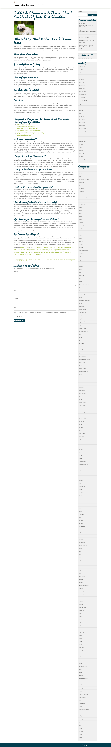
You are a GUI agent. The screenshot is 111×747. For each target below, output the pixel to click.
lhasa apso (81, 514)
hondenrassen (82, 418)
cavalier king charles (83, 250)
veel (80, 700)
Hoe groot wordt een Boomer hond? (26, 126)
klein (80, 467)
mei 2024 (81, 150)
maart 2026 (81, 82)
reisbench (81, 579)
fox (79, 340)
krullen (80, 495)
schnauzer (81, 610)
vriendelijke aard (30, 254)
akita (80, 176)
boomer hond (53, 247)
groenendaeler (82, 368)
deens (80, 269)
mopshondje (82, 542)
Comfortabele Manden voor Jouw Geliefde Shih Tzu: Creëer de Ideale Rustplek (28, 260)
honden (81, 399)
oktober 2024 (82, 135)
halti (80, 384)
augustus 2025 (82, 104)
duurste (81, 303)
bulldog (80, 238)
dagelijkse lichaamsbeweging (21, 249)
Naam (16, 290)
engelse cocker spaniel (84, 325)
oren (80, 557)
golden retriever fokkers (84, 359)
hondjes (27, 247)
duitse (80, 297)
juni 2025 (81, 110)
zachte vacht (38, 254)
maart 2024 (81, 156)
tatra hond (81, 653)
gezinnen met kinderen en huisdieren (32, 251)
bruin (80, 232)
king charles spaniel (83, 464)
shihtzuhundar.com (24, 5)
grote (80, 377)
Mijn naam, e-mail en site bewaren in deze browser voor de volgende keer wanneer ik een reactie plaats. (42, 312)
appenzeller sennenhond (84, 179)
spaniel (80, 635)
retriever (81, 582)
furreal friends (82, 350)
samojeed (81, 601)
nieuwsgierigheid (35, 252)
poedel (80, 564)
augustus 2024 (82, 141)
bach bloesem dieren (84, 198)
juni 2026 (81, 73)
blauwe (80, 219)
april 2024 (81, 153)
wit (79, 722)
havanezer (81, 387)
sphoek (80, 641)
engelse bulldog (82, 318)
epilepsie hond (82, 328)
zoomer (81, 728)
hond (80, 396)
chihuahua (81, 256)
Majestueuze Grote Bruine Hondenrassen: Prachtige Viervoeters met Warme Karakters (87, 31)
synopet (81, 650)
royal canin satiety (83, 595)
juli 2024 (81, 144)
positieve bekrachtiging (46, 252)
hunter (80, 430)
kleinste (81, 480)
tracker (80, 672)
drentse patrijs (82, 287)
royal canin (81, 591)
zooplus (81, 731)
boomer (22, 247)
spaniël (80, 638)
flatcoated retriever (83, 331)
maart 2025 (81, 119)
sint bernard (82, 629)
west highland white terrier (85, 719)
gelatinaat (81, 353)
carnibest (81, 244)
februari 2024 (82, 159)
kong (80, 483)
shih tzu (81, 626)
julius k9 (81, 443)
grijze (80, 365)
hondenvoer (82, 421)
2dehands (81, 170)
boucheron (81, 229)
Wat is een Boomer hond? (23, 125)
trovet (80, 684)
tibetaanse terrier (83, 666)
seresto (80, 613)
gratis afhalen (82, 362)
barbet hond (82, 204)
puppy (80, 573)
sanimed (81, 604)
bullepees (81, 241)
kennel (80, 458)
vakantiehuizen (82, 697)
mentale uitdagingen (24, 252)
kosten (80, 489)
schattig (55, 252)
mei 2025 (81, 113)
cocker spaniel (82, 263)
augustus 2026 (82, 66)
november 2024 (82, 131)
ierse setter (81, 436)
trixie (80, 681)
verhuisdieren (82, 703)
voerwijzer (81, 712)
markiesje (81, 523)
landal (80, 505)
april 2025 (81, 116)
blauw (80, 216)
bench (80, 213)
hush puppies (82, 433)
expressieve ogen (44, 249)
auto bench (81, 188)
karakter (81, 449)
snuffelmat (81, 632)
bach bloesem (82, 194)
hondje (80, 424)
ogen (80, 551)
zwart (80, 734)
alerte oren (37, 247)
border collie (82, 225)
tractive (81, 675)
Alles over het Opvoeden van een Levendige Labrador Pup (61, 260)
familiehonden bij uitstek (56, 249)
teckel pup (81, 660)
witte (80, 725)
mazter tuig (81, 529)
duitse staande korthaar (84, 300)
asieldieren (81, 182)
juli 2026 (81, 69)
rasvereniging (82, 576)
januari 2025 (82, 125)
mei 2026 (81, 76)
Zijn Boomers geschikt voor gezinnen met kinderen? (30, 134)
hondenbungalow (83, 412)
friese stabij (81, 343)
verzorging (16, 254)
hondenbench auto (83, 408)
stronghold (81, 647)
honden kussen (82, 402)
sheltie (80, 616)
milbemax (81, 533)
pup (80, 570)
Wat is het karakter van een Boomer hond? (28, 128)
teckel (80, 657)
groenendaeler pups (83, 371)
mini (80, 536)
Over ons (38, 4)
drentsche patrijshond (84, 284)
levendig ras (63, 251)
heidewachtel (82, 390)
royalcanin (81, 598)
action (80, 173)
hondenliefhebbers (47, 251)
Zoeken (80, 11)
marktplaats (82, 526)
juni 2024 (81, 147)
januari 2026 (82, 88)
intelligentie (56, 251)
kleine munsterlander (84, 474)
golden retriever (82, 356)
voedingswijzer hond (84, 709)
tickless (80, 669)
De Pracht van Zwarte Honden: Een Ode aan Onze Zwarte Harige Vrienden (87, 47)
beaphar (81, 210)
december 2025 (82, 91)
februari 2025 (82, 122)
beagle (80, 207)
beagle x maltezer (45, 247)
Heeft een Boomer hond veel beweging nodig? (29, 130)
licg (80, 517)
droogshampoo (82, 294)
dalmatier (81, 266)
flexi (80, 334)
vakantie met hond (83, 694)
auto (80, 185)
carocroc (81, 247)
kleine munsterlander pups (85, 477)
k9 (79, 446)
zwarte (80, 737)
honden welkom (82, 405)
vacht (80, 691)
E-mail (16, 298)
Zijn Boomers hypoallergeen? (24, 135)
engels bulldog (82, 312)
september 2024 (83, 138)
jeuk (80, 439)
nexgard (81, 548)
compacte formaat (69, 247)
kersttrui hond (82, 461)
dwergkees (81, 306)
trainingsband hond (83, 678)
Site (15, 307)
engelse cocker (82, 322)
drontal (80, 291)
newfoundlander (83, 545)
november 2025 (82, 94)
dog (80, 278)
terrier (80, 663)
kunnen (80, 498)
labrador (81, 501)
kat (79, 452)
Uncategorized (82, 688)
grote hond (81, 381)
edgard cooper (82, 309)
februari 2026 (82, 85)
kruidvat (81, 492)
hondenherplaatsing (83, 415)
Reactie (16, 271)
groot (80, 374)
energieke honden (34, 249)
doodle (80, 281)
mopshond (81, 539)
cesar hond (81, 253)
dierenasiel (81, 275)
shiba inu (81, 622)
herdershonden (82, 393)
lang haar (81, 508)
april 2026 (81, 79)
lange (80, 511)
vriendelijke (23, 254)
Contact (43, 4)
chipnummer (82, 260)
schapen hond (82, 607)
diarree (80, 272)
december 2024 (82, 128)
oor (80, 554)
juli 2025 (81, 107)
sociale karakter (62, 252)
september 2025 (83, 100)
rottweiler (81, 588)
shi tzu (80, 619)
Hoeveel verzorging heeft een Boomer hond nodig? (30, 132)
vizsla (80, 706)
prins (80, 567)
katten (80, 455)
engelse (81, 315)
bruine (80, 235)
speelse (69, 252)
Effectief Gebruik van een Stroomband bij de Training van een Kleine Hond (87, 25)
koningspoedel (82, 486)
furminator (81, 346)
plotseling (81, 560)
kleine (80, 470)
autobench (81, 191)
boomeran (60, 247)
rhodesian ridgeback (83, 585)
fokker (80, 337)
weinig (80, 716)
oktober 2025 (82, 97)
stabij (80, 644)
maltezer (81, 520)
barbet (80, 201)
